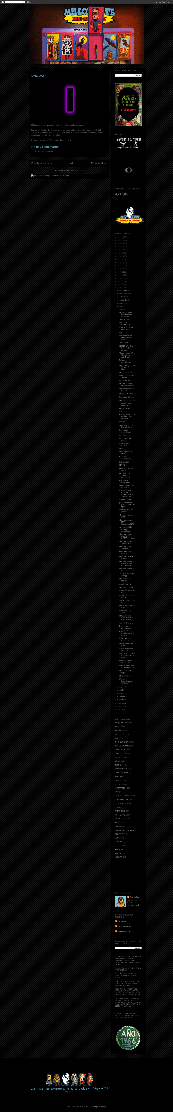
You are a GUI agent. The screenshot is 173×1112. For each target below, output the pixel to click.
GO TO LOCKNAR (122, 773)
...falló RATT (123, 343)
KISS (117, 792)
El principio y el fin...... (127, 372)
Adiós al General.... (126, 623)
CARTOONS (119, 734)
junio (121, 309)
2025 (120, 240)
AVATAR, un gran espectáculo (125, 661)
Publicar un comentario (44, 152)
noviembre (123, 294)
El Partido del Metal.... (127, 394)
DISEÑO (118, 765)
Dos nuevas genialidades (125, 627)
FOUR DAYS (124, 422)
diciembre (123, 290)
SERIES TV (119, 834)
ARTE (117, 727)
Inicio (71, 163)
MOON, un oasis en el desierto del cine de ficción (127, 417)
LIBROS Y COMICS (122, 796)
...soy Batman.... (125, 584)
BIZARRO (118, 730)
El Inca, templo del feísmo (126, 644)
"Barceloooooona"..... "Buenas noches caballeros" (127, 355)
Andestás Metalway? (126, 587)
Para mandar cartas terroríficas (126, 487)
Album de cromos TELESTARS (125, 542)
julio (121, 306)
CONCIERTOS (120, 753)
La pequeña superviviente (125, 431)
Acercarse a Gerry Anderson (125, 511)
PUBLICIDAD (120, 815)
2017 (120, 266)
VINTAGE (118, 857)
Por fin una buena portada (125, 552)
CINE (117, 738)
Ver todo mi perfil (133, 905)
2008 (120, 707)
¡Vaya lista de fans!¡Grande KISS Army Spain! (127, 505)
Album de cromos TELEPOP (125, 547)
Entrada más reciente (41, 163)
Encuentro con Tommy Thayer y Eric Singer (127, 367)
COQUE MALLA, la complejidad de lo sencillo (126, 633)
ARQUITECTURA (121, 723)
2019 (120, 259)
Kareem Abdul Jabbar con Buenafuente (127, 667)
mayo (121, 687)
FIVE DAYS (123, 435)
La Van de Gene (125, 380)
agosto (122, 303)
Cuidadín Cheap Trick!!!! (125, 612)
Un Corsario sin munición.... (125, 439)
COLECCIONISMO (122, 746)
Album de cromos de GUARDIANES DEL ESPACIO (126, 564)
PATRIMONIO (120, 811)
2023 (120, 247)
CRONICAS (119, 761)
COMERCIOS (120, 750)
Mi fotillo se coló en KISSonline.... (126, 328)
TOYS (117, 846)
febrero (122, 696)
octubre (122, 297)
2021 (120, 253)
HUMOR (118, 780)
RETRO (118, 822)
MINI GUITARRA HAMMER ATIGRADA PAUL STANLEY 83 (126, 493)
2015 (120, 272)
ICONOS (118, 784)
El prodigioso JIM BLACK (125, 453)
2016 (120, 269)
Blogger (104, 1107)
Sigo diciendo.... (125, 319)
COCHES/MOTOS (121, 742)
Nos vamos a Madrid (126, 397)
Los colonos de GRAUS (124, 444)
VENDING (119, 849)
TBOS (117, 838)
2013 (120, 278)
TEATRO (118, 842)
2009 (120, 704)
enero (121, 700)
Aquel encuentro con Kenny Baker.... (126, 426)
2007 (120, 710)
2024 (120, 243)
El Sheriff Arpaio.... (126, 408)
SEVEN (122, 465)
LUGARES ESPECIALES (124, 800)
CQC (121, 333)
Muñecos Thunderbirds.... (126, 458)
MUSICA (118, 807)
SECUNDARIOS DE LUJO (124, 830)
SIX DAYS (123, 449)
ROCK (117, 826)
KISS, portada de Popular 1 (125, 672)
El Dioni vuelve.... (125, 676)
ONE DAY (122, 412)
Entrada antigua (99, 163)
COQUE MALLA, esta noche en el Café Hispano (127, 655)
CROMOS (118, 757)
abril (121, 690)
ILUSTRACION (120, 788)
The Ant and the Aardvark (125, 404)
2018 (120, 262)
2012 (120, 281)
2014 (120, 275)
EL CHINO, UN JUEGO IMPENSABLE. (125, 475)
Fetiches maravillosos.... (125, 361)
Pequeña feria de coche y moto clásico (125, 338)
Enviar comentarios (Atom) (74, 170)
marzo (121, 693)
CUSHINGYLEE (124, 921)
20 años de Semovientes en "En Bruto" (126, 681)
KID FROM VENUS (125, 931)
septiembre (123, 300)
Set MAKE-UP (124, 462)
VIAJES (118, 853)
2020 (120, 256)
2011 (120, 285)
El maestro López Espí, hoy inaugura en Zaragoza (127, 314)
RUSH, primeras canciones (125, 639)
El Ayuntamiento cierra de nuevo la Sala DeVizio (126, 618)
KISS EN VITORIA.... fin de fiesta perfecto (126, 348)
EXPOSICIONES (121, 769)
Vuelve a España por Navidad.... (127, 606)
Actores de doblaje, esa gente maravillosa (126, 529)
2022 (120, 250)
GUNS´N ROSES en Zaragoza (126, 649)
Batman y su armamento (124, 481)
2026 (120, 237)
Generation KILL (125, 500)
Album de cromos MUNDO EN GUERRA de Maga (127, 536)
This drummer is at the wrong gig (127, 575)
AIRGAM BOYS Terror (127, 400)
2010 (120, 288)
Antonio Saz (134, 897)
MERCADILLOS (121, 803)
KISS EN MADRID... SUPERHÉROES (126, 385)
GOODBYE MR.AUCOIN (125, 323)
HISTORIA (119, 777)
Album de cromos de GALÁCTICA (126, 570)
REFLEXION (119, 819)
